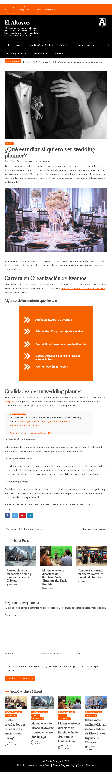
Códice (39, 13)
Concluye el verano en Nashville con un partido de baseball (90, 574)
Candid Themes (86, 765)
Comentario (11, 615)
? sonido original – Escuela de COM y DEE (31, 432)
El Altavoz (17, 22)
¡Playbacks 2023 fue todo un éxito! (24, 528)
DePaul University (13, 712)
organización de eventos (68, 504)
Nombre (9, 653)
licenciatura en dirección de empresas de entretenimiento (31, 504)
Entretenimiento (50, 10)
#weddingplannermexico (31, 421)
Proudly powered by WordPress (34, 765)
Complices (10, 401)
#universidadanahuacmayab (24, 425)
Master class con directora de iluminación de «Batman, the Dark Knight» (54, 577)
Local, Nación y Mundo (20, 10)
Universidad (28, 13)
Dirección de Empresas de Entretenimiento (83, 288)
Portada (9, 143)
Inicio (6, 10)
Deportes (37, 10)
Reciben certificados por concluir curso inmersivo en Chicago (15, 729)
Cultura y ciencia (13, 13)
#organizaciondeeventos (57, 421)
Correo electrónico (50, 653)
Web (78, 653)
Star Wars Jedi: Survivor (94, 528)
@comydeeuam (18, 413)
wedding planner (87, 504)
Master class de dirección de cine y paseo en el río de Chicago (19, 576)
